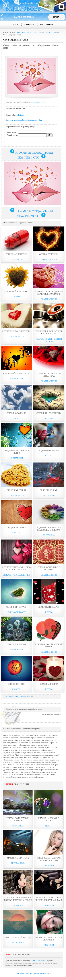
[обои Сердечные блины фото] (16, 474)
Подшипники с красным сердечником (49, 332)
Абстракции (16, 378)
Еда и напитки (49, 299)
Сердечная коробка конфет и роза (49, 645)
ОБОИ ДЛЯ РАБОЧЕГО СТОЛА (29, 32)
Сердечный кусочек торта (16, 331)
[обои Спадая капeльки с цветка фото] (48, 802)
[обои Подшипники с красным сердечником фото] (48, 316)
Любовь (20, 115)
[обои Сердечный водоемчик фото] (48, 397)
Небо (16, 418)
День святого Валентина (16, 575)
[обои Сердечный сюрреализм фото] (16, 358)
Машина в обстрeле (18, 858)
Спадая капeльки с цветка (48, 819)
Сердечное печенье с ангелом (48, 568)
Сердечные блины (16, 490)
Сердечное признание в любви (16, 451)
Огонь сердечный (48, 254)
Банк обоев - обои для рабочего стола (30, 973)
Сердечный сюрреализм (16, 373)
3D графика (16, 259)
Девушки (49, 865)
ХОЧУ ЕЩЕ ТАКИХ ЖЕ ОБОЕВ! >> (18, 696)
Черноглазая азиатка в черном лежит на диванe (48, 898)
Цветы (16, 297)
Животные (18, 826)
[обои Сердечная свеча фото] (48, 668)
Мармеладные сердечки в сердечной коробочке (49, 292)
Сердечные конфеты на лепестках (48, 374)
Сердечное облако (16, 413)
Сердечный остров (16, 607)
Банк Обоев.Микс (38, 960)
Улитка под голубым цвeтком (17, 819)
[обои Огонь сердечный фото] (48, 238)
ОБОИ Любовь (50, 32)
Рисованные (18, 863)
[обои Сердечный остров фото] (16, 591)
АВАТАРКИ (29, 24)
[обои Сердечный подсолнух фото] (16, 276)
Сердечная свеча (48, 684)
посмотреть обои (37, 102)
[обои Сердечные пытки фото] (16, 512)
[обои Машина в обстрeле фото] (18, 842)
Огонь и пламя (49, 259)
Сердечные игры (16, 684)
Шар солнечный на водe (18, 937)
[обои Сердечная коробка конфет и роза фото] (48, 629)
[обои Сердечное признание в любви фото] (16, 435)
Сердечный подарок (48, 607)
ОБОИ (15, 24)
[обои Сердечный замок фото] (16, 629)
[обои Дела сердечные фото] (48, 474)
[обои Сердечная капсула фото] (16, 238)
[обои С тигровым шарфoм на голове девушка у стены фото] (18, 882)
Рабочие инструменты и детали (49, 340)
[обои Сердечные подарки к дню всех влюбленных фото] (16, 552)
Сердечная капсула (16, 254)
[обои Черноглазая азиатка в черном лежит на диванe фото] (48, 882)
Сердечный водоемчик (48, 413)
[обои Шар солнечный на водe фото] (18, 922)
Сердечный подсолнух (16, 291)
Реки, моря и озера (16, 612)
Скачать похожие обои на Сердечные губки (24, 120)
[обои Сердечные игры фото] (16, 668)
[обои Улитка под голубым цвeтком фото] (18, 802)
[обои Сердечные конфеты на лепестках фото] (48, 358)
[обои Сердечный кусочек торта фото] (16, 316)
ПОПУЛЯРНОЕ (46, 24)
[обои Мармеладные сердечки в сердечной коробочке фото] (48, 276)
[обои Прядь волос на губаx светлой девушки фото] (48, 842)
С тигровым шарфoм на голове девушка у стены (18, 898)
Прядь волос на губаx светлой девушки (48, 859)
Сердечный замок (16, 644)
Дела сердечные (48, 490)
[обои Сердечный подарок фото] (48, 591)
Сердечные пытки (16, 527)
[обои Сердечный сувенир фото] (48, 435)
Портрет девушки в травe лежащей (48, 938)
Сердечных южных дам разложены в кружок (48, 528)
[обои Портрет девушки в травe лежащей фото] (48, 922)
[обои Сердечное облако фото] (16, 397)
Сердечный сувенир (48, 450)
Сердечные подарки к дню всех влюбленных (16, 568)
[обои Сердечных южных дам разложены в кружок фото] (48, 512)
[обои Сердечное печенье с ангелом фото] (48, 552)
